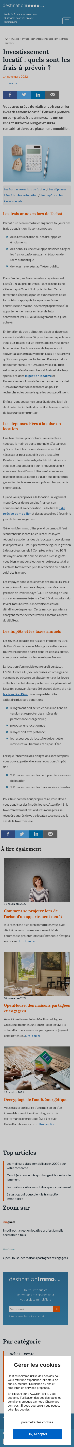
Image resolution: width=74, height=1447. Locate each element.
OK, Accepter (37, 1434)
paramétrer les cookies (37, 1422)
